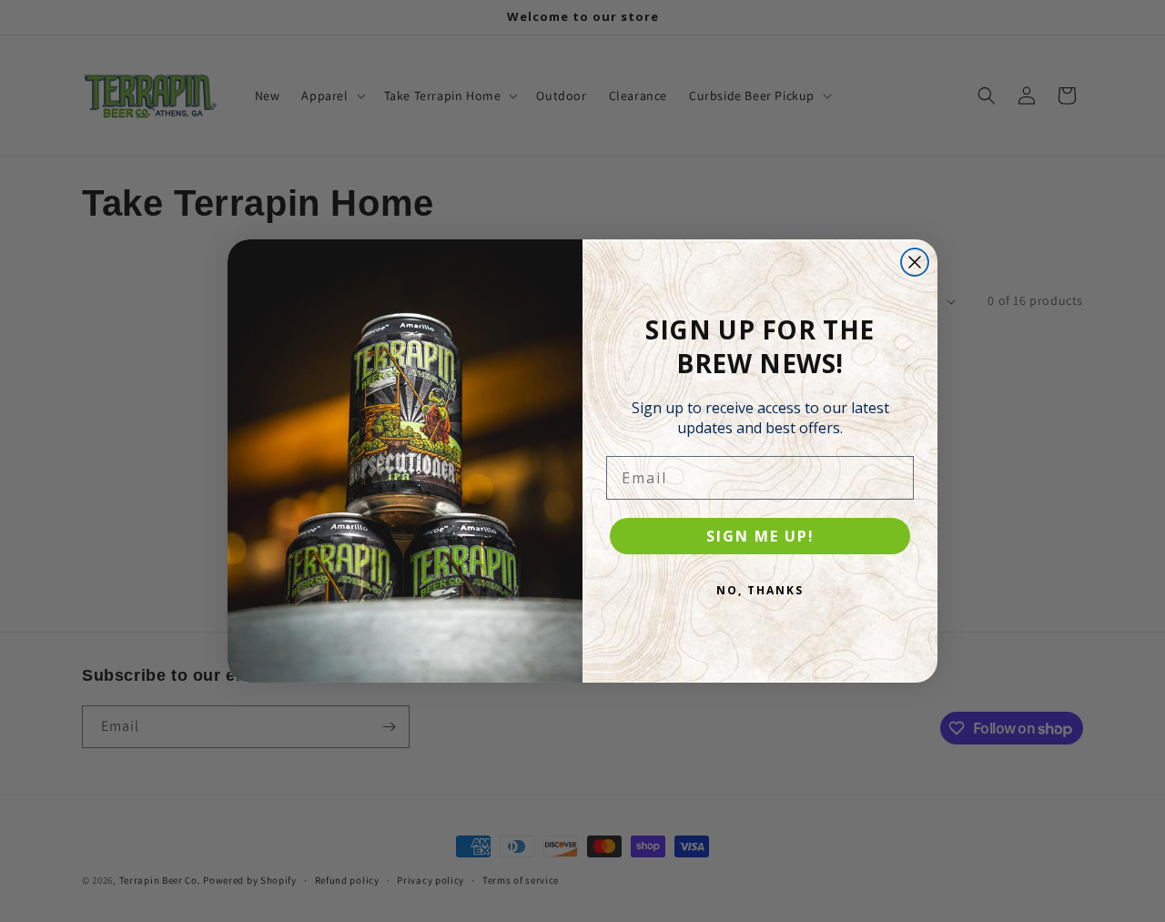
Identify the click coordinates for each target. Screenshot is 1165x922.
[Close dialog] (914, 262)
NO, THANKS (760, 590)
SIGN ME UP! (760, 536)
